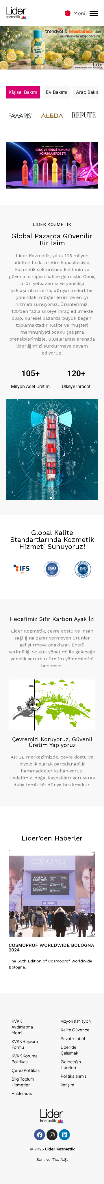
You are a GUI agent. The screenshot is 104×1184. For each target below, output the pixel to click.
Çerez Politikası (26, 1070)
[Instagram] (52, 1134)
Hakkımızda (23, 1093)
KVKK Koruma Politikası (25, 1058)
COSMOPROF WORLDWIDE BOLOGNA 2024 (51, 947)
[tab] (23, 92)
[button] (36, 67)
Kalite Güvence (75, 1029)
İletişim (67, 1084)
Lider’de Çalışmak (69, 1049)
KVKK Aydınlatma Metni (22, 1026)
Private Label (73, 1038)
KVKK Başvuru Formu (25, 1044)
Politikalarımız (73, 1076)
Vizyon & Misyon (76, 1021)
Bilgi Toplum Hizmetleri (23, 1081)
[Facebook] (39, 1134)
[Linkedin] (64, 1134)
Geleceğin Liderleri (71, 1064)
